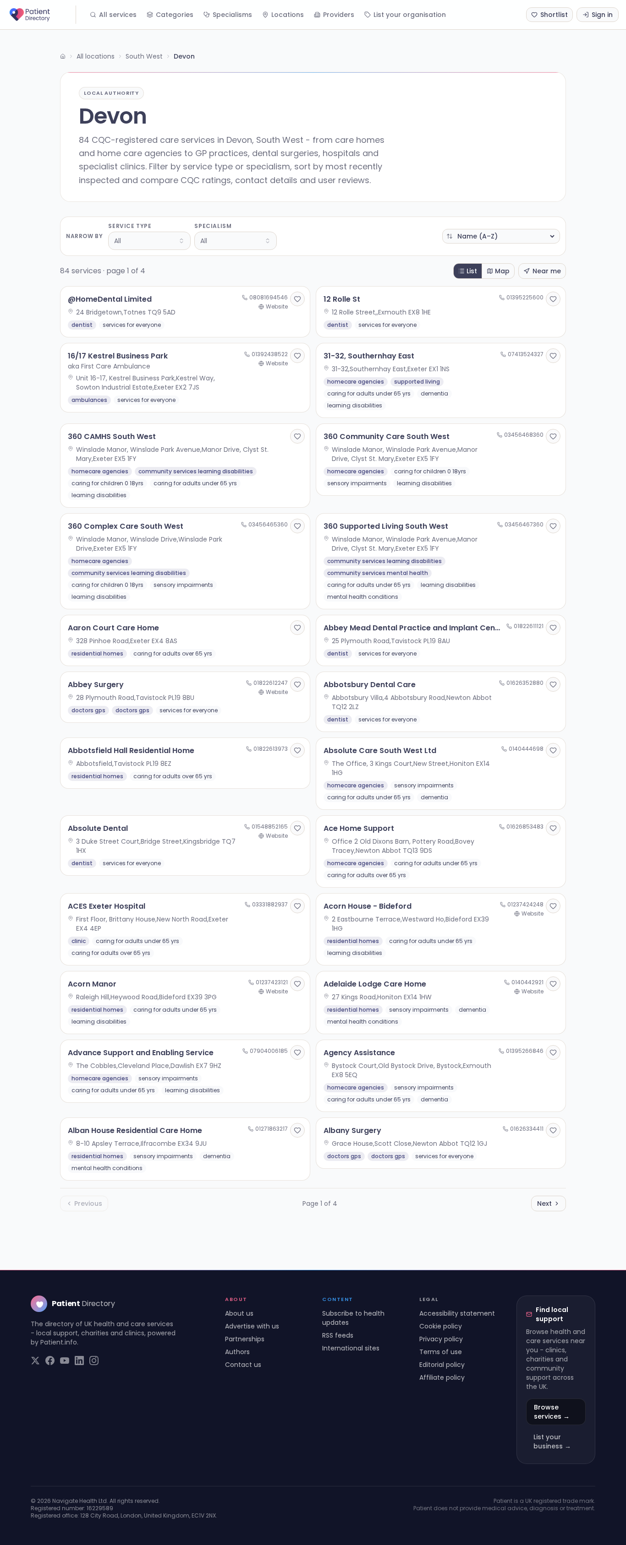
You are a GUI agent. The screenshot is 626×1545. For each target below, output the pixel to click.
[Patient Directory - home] (41, 14)
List (472, 271)
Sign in (602, 14)
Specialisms (232, 14)
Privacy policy (441, 1339)
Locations (287, 14)
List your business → (552, 1441)
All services (118, 14)
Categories (174, 14)
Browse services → (552, 1412)
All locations (96, 56)
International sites (350, 1348)
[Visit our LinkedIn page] (79, 1360)
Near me (547, 271)
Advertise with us (252, 1326)
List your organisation (409, 14)
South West (144, 56)
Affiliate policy (442, 1377)
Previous (88, 1203)
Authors (237, 1351)
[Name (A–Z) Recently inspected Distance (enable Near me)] (501, 236)
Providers (338, 14)
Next (544, 1203)
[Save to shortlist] (297, 299)
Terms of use (440, 1351)
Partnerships (244, 1339)
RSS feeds (337, 1335)
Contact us (243, 1364)
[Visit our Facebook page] (50, 1360)
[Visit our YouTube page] (64, 1360)
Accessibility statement (457, 1313)
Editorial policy (442, 1364)
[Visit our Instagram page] (94, 1360)
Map (502, 271)
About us (239, 1313)
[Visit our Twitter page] (35, 1360)
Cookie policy (440, 1326)
